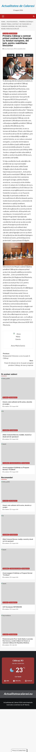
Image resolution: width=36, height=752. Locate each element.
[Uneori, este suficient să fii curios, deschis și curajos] (18, 388)
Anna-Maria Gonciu (9, 48)
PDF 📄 (19, 55)
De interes (5, 33)
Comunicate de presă (15, 463)
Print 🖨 (10, 55)
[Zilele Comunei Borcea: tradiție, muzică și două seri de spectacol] (18, 421)
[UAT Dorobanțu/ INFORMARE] (18, 593)
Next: (18, 363)
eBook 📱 (29, 55)
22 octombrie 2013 (20, 48)
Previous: (16, 356)
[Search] (34, 16)
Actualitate (5, 430)
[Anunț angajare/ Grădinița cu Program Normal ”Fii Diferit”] (18, 454)
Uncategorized (13, 33)
